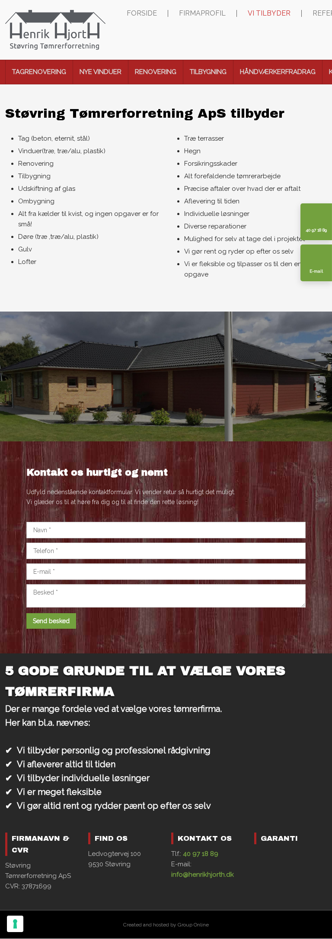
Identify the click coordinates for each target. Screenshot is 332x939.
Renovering (155, 72)
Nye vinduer (100, 72)
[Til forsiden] (55, 30)
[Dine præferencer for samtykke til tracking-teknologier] (15, 924)
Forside (142, 13)
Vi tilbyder (269, 13)
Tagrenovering (39, 72)
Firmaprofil (202, 13)
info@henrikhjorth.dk (202, 874)
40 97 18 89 (200, 854)
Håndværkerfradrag (278, 72)
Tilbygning (208, 72)
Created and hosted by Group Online (166, 925)
